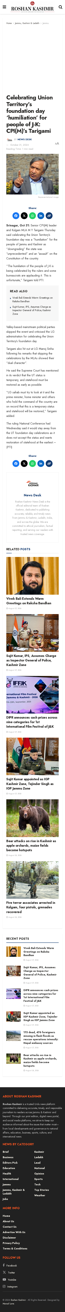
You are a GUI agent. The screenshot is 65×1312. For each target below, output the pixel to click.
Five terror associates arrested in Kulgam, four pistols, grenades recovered (30, 907)
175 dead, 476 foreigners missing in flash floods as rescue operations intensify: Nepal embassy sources (40, 1037)
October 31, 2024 (19, 145)
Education (9, 1168)
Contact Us (9, 1227)
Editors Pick (10, 1163)
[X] (24, 215)
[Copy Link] (49, 215)
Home (9, 23)
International (11, 1179)
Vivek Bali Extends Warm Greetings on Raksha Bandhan (32, 299)
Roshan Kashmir (18, 1300)
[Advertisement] (32, 59)
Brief (6, 1152)
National (39, 1168)
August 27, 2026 (14, 608)
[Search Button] (60, 7)
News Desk (25, 139)
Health (7, 1173)
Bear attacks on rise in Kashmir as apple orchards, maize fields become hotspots (31, 845)
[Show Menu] (4, 7)
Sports (38, 1179)
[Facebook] (15, 215)
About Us (8, 1221)
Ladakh (38, 1157)
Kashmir (39, 1152)
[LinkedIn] (40, 215)
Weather (39, 1195)
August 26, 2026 (14, 855)
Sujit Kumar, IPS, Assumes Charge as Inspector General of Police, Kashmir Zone (31, 310)
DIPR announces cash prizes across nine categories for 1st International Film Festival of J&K (31, 722)
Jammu (46, 23)
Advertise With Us (14, 1232)
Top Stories (41, 1190)
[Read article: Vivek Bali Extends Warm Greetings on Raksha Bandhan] (32, 575)
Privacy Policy (11, 1243)
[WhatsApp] (32, 215)
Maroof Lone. (9, 1303)
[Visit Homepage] (32, 7)
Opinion (39, 1173)
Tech (37, 1184)
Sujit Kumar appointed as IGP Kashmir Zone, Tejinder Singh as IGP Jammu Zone (30, 784)
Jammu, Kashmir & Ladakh (27, 23)
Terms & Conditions (15, 1248)
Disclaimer (9, 1237)
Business (8, 1157)
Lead (37, 1163)
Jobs (5, 1199)
